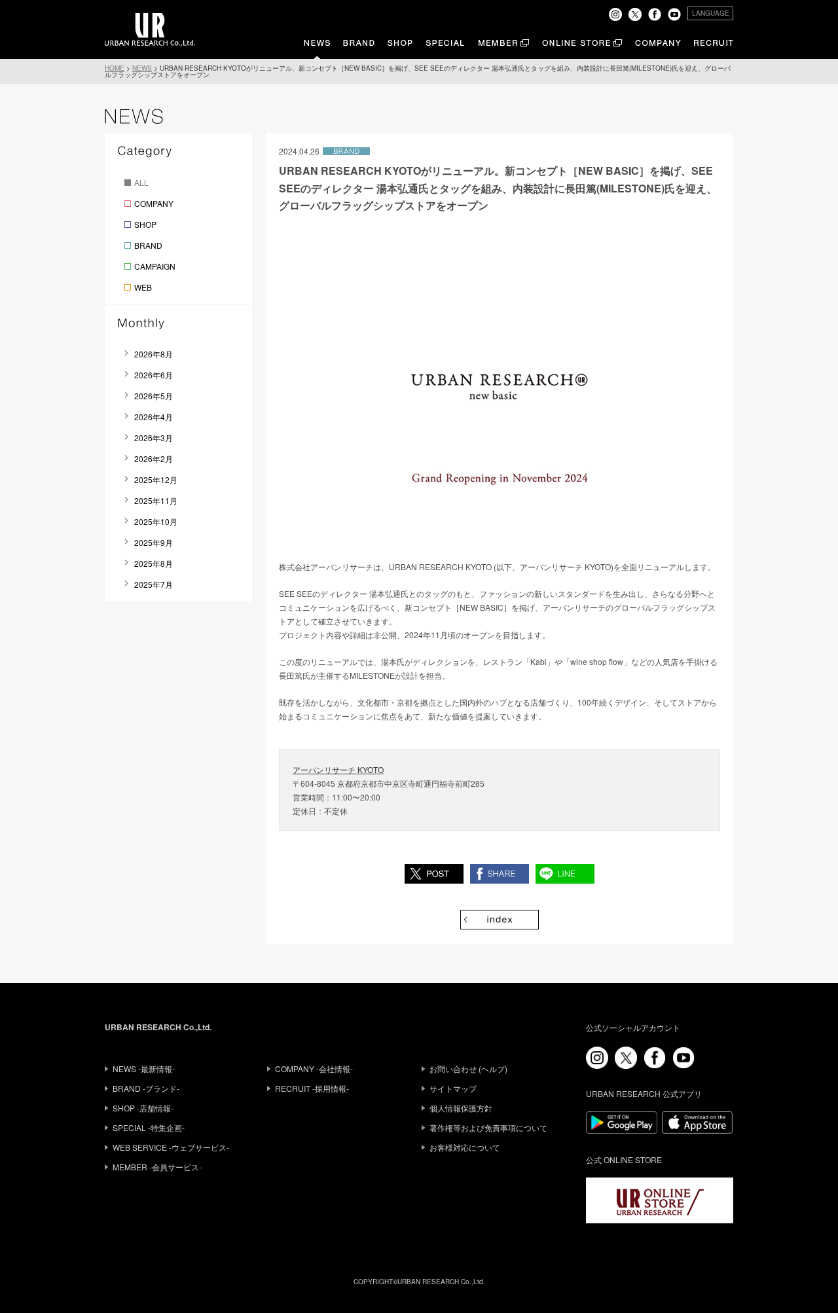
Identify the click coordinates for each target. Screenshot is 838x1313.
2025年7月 (153, 584)
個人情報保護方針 (460, 1107)
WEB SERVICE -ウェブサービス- (171, 1147)
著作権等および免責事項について (488, 1127)
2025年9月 (153, 542)
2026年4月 (153, 416)
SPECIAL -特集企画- (149, 1127)
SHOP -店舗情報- (143, 1107)
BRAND (148, 245)
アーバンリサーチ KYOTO (338, 769)
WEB (143, 287)
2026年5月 (153, 395)
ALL (141, 182)
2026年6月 (153, 374)
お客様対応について (464, 1147)
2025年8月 (153, 563)
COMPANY (153, 203)
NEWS (142, 68)
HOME (114, 68)
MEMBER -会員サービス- (157, 1166)
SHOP (145, 224)
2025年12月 (155, 479)
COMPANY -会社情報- (314, 1068)
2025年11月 (155, 500)
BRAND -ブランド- (146, 1088)
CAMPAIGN (154, 266)
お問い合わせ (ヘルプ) (468, 1068)
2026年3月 (153, 437)
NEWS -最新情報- (144, 1068)
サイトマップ (453, 1088)
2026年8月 (153, 353)
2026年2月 (153, 458)
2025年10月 (155, 521)
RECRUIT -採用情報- (312, 1088)
